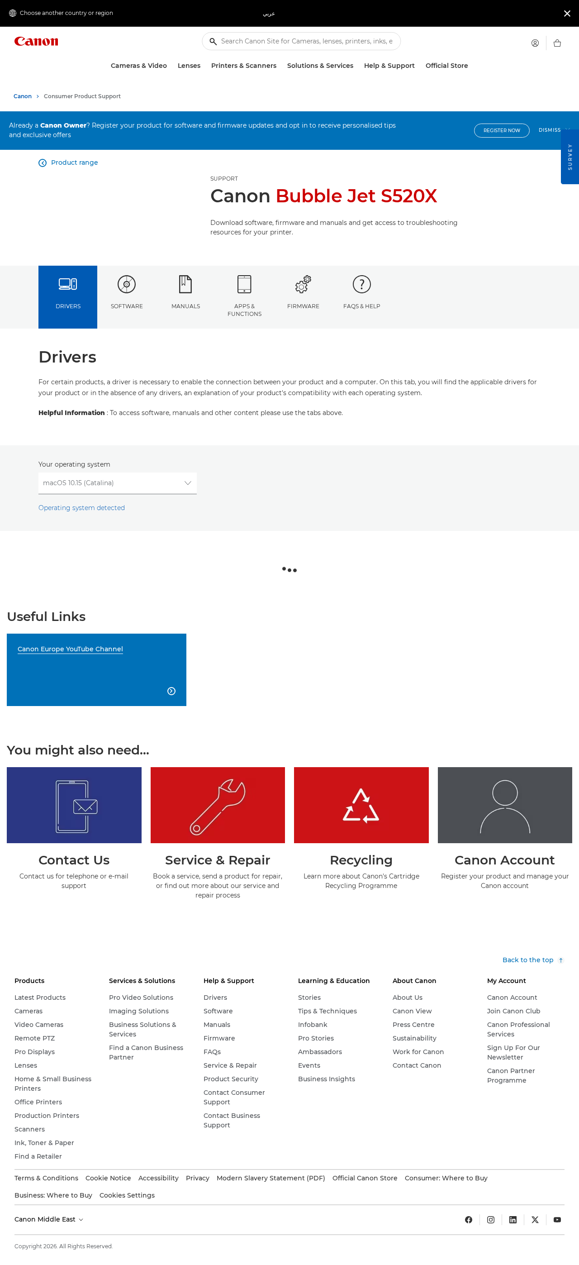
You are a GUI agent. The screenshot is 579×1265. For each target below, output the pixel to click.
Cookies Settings (127, 1195)
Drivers (68, 306)
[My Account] (535, 43)
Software (127, 306)
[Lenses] (204, 66)
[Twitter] (535, 1219)
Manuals (185, 306)
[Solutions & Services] (357, 66)
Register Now (502, 131)
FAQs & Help (361, 306)
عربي (269, 13)
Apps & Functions (244, 310)
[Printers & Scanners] (280, 66)
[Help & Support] (418, 66)
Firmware (303, 306)
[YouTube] (557, 1219)
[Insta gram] (490, 1219)
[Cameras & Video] (170, 66)
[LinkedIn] (513, 1219)
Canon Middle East (45, 1219)
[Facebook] (468, 1219)
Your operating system (74, 464)
